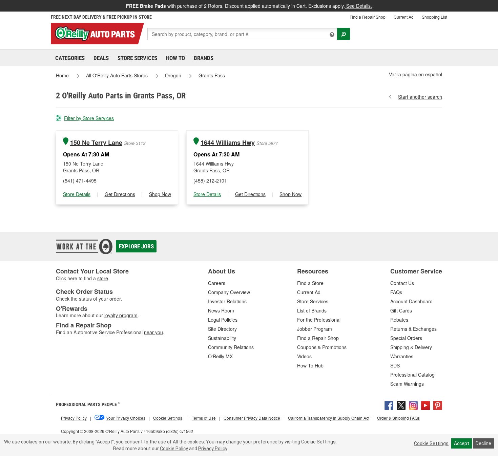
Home (62, 75)
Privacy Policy (212, 448)
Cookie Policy (174, 448)
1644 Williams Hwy (228, 142)
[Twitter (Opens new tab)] (401, 404)
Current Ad (404, 17)
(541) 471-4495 (80, 180)
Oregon (173, 75)
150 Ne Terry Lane (96, 142)
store (102, 278)
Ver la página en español (415, 74)
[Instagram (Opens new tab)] (413, 404)
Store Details (76, 194)
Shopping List (434, 17)
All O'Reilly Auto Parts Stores (117, 75)
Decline (483, 443)
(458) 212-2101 (210, 180)
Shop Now (160, 194)
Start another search (420, 96)
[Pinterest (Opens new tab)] (437, 404)
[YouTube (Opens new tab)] (425, 404)
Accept (461, 443)
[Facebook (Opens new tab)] (389, 404)
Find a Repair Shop (368, 17)
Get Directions (120, 194)
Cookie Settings (431, 443)
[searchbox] (242, 34)
